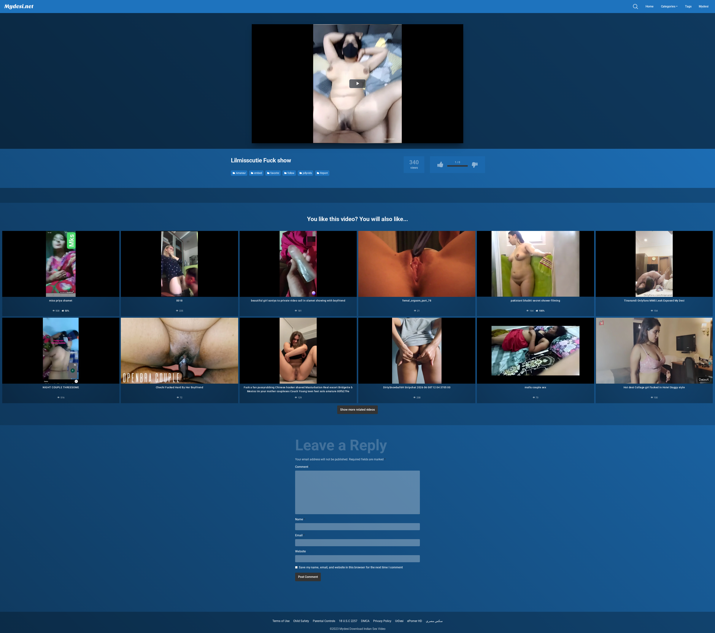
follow (290, 173)
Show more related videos (357, 409)
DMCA (365, 621)
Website (300, 551)
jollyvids (307, 173)
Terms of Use (281, 621)
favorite (274, 173)
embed (258, 173)
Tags (688, 6)
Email (299, 535)
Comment (302, 467)
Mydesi (703, 6)
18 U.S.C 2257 (348, 621)
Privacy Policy (382, 621)
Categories (668, 6)
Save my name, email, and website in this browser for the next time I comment (351, 567)
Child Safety (301, 621)
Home (650, 6)
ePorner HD (414, 621)
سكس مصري (434, 621)
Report (324, 173)
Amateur (240, 173)
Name (300, 519)
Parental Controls (324, 621)
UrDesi (399, 621)
